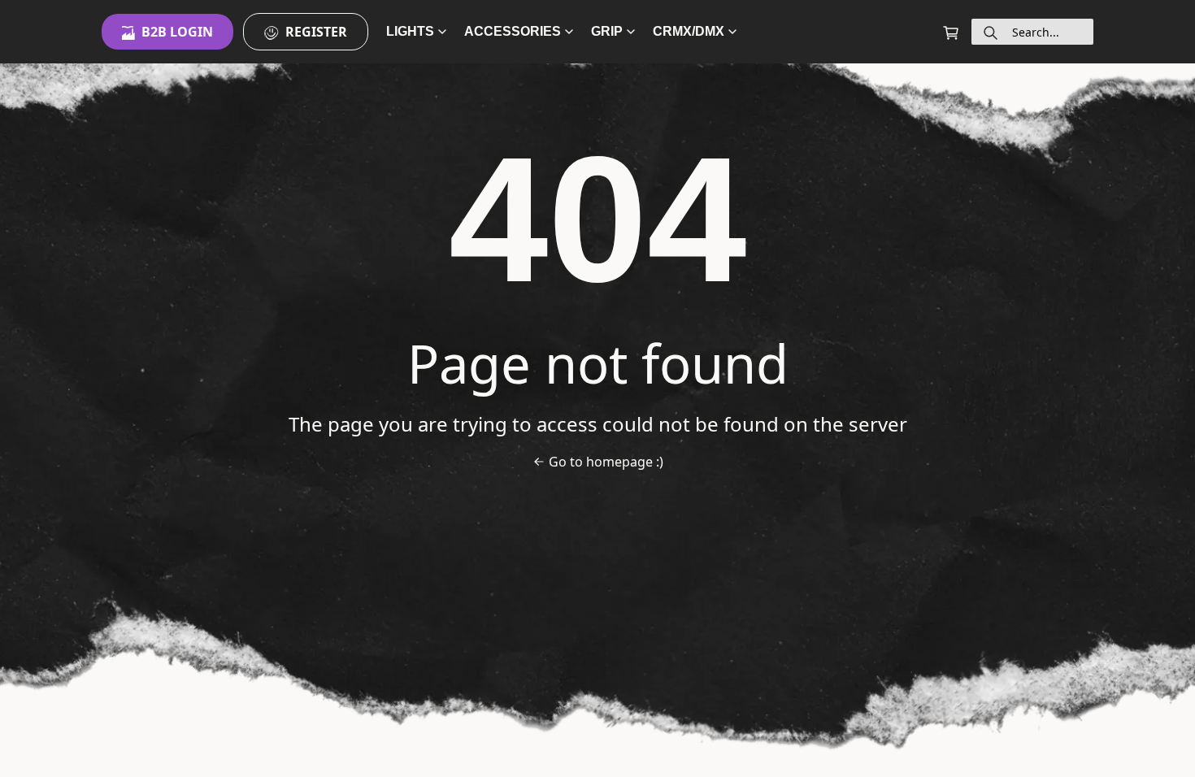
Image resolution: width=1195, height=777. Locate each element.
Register (316, 32)
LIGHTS (410, 31)
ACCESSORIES (512, 31)
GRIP (607, 31)
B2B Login (177, 32)
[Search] (990, 32)
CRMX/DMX (688, 31)
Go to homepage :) (606, 462)
